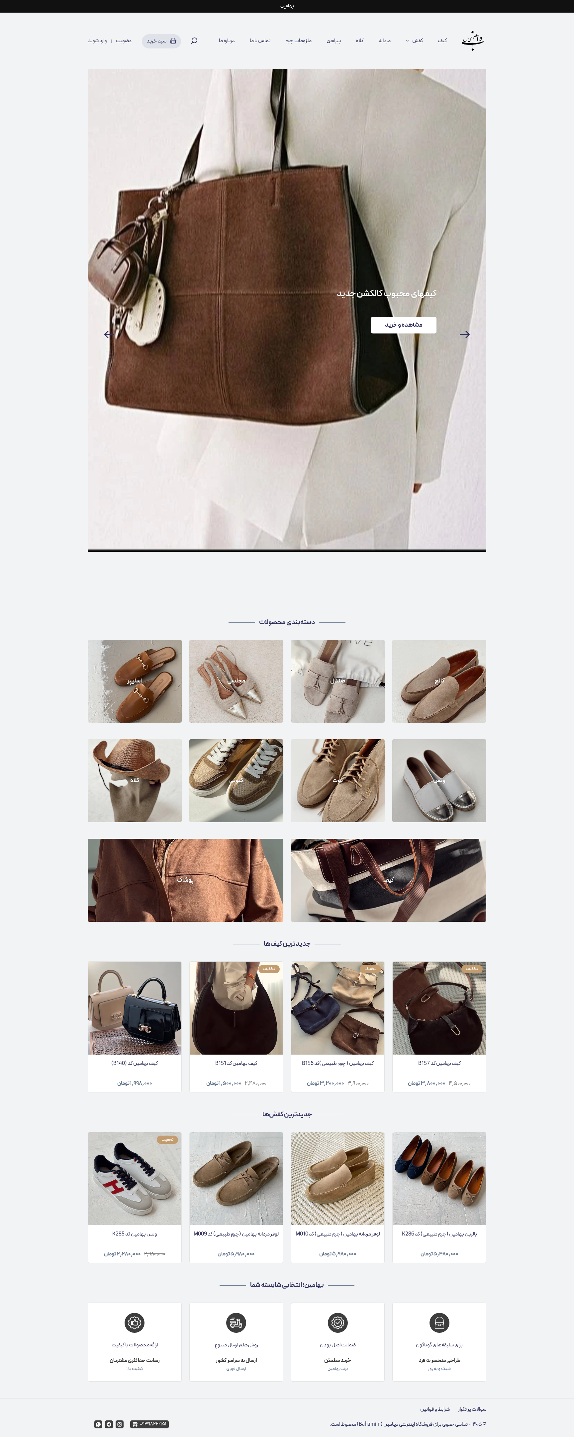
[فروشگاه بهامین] (473, 40)
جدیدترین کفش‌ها (287, 1115)
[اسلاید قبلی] (109, 335)
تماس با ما (260, 40)
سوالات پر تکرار (472, 1409)
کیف (442, 40)
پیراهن (334, 40)
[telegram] (109, 1424)
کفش (417, 40)
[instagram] (120, 1424)
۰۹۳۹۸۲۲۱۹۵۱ (153, 1424)
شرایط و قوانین (435, 1409)
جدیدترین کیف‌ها (287, 944)
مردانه (384, 40)
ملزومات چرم (298, 40)
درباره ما (227, 40)
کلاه (359, 40)
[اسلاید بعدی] (465, 335)
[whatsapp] (98, 1424)
